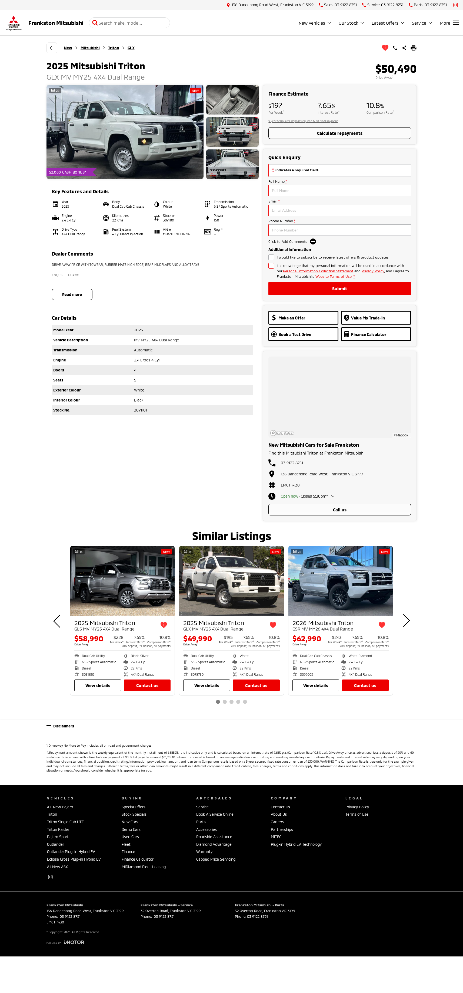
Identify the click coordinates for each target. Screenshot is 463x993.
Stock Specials (134, 814)
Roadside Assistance (214, 836)
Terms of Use (356, 814)
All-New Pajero (60, 807)
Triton (113, 47)
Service (419, 22)
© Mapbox (401, 435)
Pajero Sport (58, 836)
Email (273, 201)
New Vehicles (312, 22)
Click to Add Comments (287, 241)
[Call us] (395, 48)
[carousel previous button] (57, 620)
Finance (128, 851)
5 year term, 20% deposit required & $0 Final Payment (303, 121)
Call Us (340, 509)
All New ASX (57, 866)
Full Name (277, 181)
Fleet (126, 844)
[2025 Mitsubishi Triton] (122, 581)
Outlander (55, 844)
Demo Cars (131, 829)
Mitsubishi (90, 47)
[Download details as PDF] (413, 48)
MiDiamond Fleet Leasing (144, 866)
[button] (152, 132)
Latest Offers (385, 22)
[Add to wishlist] (385, 48)
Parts (201, 821)
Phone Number (281, 221)
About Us (279, 814)
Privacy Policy (373, 271)
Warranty (204, 851)
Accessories (206, 829)
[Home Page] (13, 22)
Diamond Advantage (214, 844)
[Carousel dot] (218, 702)
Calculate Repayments (339, 133)
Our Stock (348, 22)
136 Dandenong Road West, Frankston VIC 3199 (322, 474)
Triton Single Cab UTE (65, 821)
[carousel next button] (406, 620)
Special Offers (133, 807)
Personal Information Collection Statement (318, 271)
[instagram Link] (455, 5)
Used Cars (130, 836)
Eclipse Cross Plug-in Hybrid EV (74, 859)
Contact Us (147, 685)
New (68, 47)
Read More (72, 294)
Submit (339, 288)
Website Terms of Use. (333, 276)
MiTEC (276, 836)
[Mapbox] (283, 433)
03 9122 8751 (292, 462)
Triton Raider (58, 829)
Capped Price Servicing (215, 859)
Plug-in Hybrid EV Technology (296, 844)
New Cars (130, 821)
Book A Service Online (215, 814)
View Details (97, 685)
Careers (277, 821)
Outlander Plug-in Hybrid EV (71, 851)
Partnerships (282, 829)
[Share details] (404, 48)
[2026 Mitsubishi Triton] (340, 581)
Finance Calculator (138, 859)
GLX (131, 47)
